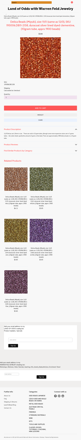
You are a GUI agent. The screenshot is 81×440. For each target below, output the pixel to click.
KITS (30, 421)
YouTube (62, 396)
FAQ (5, 399)
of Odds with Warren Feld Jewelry (40, 9)
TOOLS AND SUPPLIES (37, 424)
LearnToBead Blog (10, 405)
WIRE (31, 418)
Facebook (55, 396)
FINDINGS (32, 412)
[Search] (10, 2)
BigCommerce (54, 437)
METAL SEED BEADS (36, 404)
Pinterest (59, 396)
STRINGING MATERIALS (37, 415)
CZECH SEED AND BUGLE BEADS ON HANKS (37, 400)
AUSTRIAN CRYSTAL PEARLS (36, 408)
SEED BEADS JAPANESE (37, 396)
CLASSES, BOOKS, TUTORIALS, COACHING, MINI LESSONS (37, 429)
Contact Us (7, 408)
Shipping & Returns (10, 402)
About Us (7, 396)
